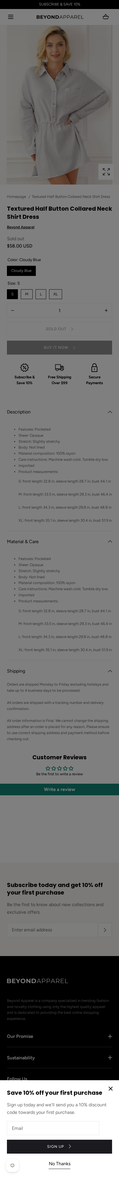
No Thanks (59, 1163)
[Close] (59, 589)
